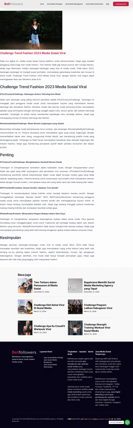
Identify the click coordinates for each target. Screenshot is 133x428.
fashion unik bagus (79, 76)
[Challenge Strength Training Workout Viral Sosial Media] (75, 335)
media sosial (26, 61)
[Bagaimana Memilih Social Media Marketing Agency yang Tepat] (75, 292)
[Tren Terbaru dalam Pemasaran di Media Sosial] (25, 292)
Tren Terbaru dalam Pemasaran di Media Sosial (46, 285)
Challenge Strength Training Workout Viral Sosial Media (97, 327)
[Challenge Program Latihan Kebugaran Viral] (75, 313)
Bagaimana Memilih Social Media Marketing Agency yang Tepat (99, 285)
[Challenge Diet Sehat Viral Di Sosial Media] (25, 313)
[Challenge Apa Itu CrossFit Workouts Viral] (25, 335)
